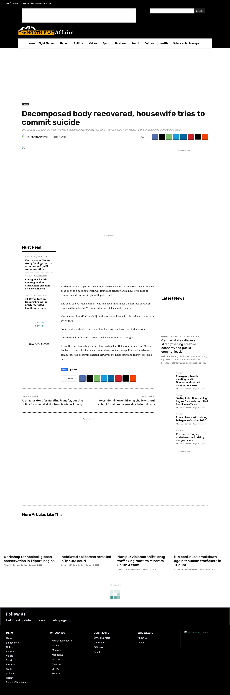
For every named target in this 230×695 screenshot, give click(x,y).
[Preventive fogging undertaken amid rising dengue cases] (167, 436)
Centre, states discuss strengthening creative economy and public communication (38, 264)
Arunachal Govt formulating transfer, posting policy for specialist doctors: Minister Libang (52, 402)
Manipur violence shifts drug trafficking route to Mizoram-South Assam (141, 561)
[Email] (198, 137)
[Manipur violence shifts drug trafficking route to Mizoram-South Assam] (143, 535)
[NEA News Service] (24, 136)
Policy (141, 642)
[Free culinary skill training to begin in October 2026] (167, 419)
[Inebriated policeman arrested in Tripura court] (87, 535)
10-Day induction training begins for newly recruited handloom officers (36, 303)
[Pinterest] (191, 137)
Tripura (25, 104)
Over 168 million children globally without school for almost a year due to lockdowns (126, 402)
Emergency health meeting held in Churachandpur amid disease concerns (38, 284)
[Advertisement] (79, 15)
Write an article (102, 637)
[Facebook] (206, 4)
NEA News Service (40, 137)
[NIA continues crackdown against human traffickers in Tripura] (200, 535)
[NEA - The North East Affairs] (204, 639)
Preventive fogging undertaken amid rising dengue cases (190, 437)
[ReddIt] (205, 137)
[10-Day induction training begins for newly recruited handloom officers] (167, 400)
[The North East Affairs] (113, 30)
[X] (215, 4)
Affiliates (98, 647)
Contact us (100, 642)
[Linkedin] (183, 137)
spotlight (73, 369)
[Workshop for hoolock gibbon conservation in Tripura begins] (30, 535)
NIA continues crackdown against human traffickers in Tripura (197, 561)
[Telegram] (176, 137)
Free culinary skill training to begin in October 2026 (191, 419)
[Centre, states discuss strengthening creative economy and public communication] (184, 317)
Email (97, 652)
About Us (142, 637)
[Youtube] (223, 4)
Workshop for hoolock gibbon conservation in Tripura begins (29, 559)
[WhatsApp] (169, 137)
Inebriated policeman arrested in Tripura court (86, 559)
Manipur (28, 257)
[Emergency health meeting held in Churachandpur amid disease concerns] (167, 378)
